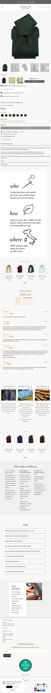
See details (31, 2)
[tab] (24, 457)
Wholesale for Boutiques (8, 625)
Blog (4, 638)
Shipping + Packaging (8, 633)
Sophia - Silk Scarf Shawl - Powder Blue (42, 276)
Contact (4, 622)
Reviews (5, 636)
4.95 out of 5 (29, 293)
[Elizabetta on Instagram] (4, 628)
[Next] (48, 67)
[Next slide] (47, 273)
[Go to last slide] (3, 273)
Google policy (12, 684)
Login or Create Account (8, 623)
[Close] (23, 679)
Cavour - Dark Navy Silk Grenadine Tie (31, 450)
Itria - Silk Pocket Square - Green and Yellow (10, 92)
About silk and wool (7, 639)
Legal (4, 641)
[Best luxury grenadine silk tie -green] (25, 36)
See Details (21, 131)
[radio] (2, 115)
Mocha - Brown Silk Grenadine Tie (42, 450)
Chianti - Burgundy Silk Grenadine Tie (20, 276)
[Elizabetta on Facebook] (3, 628)
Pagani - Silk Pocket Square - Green (9, 96)
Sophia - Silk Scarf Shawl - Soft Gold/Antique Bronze (9, 277)
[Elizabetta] (25, 666)
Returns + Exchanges (8, 635)
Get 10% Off (7, 655)
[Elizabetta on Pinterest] (6, 628)
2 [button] (23, 374)
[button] (4, 105)
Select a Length (4, 119)
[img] (6, 311)
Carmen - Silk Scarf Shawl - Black (31, 276)
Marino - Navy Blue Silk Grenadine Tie (20, 450)
